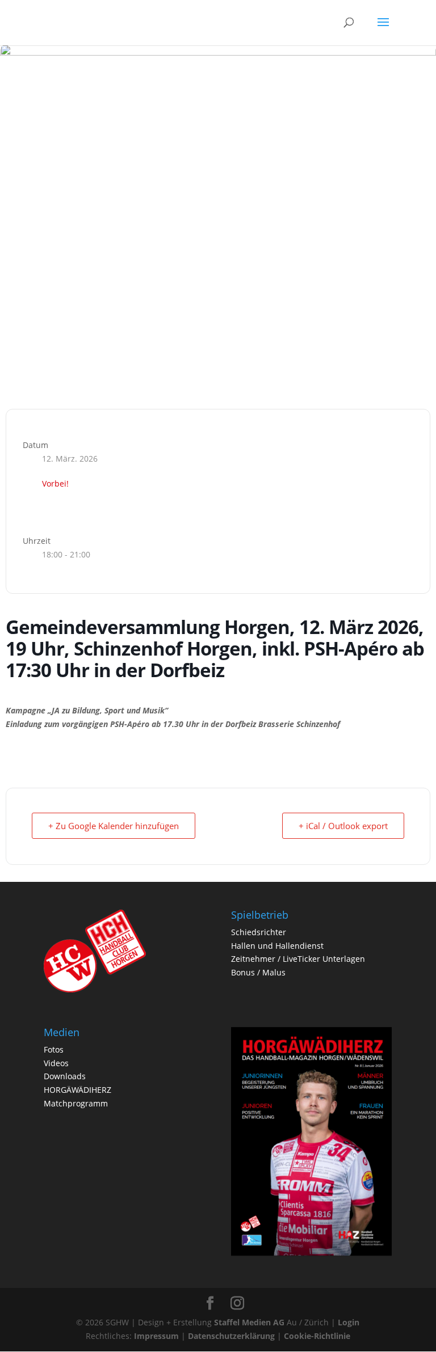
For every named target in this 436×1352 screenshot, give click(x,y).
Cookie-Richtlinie (317, 1335)
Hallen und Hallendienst (277, 945)
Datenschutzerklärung (231, 1335)
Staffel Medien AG (249, 1322)
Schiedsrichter (258, 932)
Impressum (156, 1335)
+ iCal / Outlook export (343, 825)
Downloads (65, 1076)
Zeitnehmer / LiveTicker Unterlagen (298, 958)
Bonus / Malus (258, 972)
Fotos (54, 1049)
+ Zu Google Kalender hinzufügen (113, 825)
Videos (56, 1063)
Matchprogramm (76, 1103)
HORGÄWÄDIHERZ (77, 1089)
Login (348, 1322)
